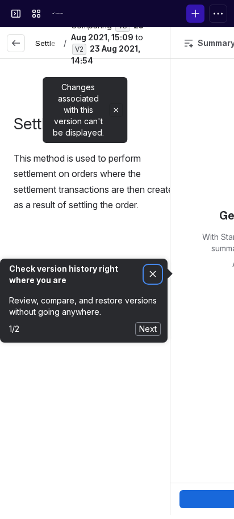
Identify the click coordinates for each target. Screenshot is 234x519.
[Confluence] (59, 14)
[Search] (82, 14)
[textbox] (96, 193)
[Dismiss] (153, 274)
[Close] (116, 110)
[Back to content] (16, 43)
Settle (45, 43)
